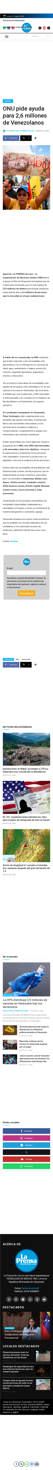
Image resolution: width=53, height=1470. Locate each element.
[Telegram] (23, 1299)
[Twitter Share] (21, 1464)
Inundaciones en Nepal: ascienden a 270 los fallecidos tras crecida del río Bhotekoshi (25, 770)
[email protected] (30, 1288)
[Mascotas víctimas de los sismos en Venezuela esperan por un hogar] (10, 1045)
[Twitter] (37, 1299)
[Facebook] (9, 1299)
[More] (35, 138)
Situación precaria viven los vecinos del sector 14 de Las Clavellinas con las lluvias (16, 1355)
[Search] (48, 36)
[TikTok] (30, 1299)
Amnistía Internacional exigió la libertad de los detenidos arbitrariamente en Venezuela (34, 1029)
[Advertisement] (26, 68)
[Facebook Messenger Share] (31, 1464)
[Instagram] (16, 1299)
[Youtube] (44, 1299)
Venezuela (26, 659)
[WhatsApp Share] (26, 1464)
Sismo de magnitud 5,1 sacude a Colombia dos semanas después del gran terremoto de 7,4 (26, 868)
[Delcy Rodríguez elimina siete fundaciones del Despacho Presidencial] (26, 1326)
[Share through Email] (36, 1464)
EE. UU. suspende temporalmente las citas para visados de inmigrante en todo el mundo (26, 818)
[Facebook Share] (16, 1464)
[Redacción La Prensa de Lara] (5, 131)
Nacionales (8, 995)
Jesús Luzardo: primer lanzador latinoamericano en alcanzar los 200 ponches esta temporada (34, 1059)
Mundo (8, 101)
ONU (17, 659)
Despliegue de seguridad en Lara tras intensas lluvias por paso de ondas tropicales (18, 1369)
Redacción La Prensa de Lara (22, 131)
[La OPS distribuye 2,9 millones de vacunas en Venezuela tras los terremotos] (26, 979)
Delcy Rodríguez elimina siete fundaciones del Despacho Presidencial (21, 1334)
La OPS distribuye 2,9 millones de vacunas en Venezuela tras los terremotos (25, 1003)
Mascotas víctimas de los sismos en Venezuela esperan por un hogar (33, 1044)
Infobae (14, 541)
